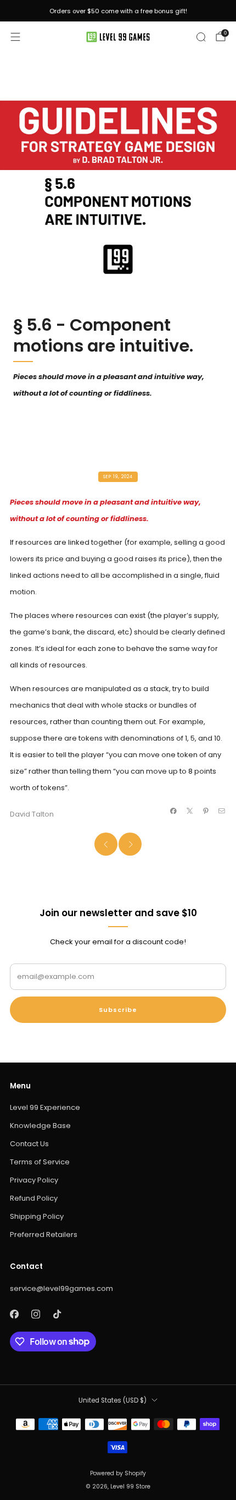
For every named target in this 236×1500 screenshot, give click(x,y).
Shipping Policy (37, 1216)
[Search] (200, 36)
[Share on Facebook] (173, 810)
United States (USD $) (112, 1400)
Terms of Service (40, 1162)
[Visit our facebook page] (14, 1314)
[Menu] (15, 36)
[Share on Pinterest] (205, 810)
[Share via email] (221, 810)
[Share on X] (189, 810)
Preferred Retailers (43, 1234)
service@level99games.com (61, 1288)
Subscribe (118, 1009)
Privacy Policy (34, 1180)
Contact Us (29, 1143)
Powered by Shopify (118, 1473)
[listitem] (118, 11)
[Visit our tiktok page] (57, 1314)
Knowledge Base (40, 1125)
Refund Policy (34, 1198)
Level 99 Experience (45, 1107)
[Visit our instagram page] (35, 1314)
